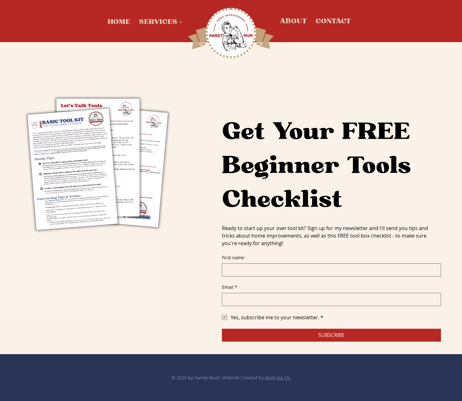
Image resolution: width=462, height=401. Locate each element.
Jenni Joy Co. (278, 378)
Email (229, 287)
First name (233, 258)
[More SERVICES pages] (180, 22)
